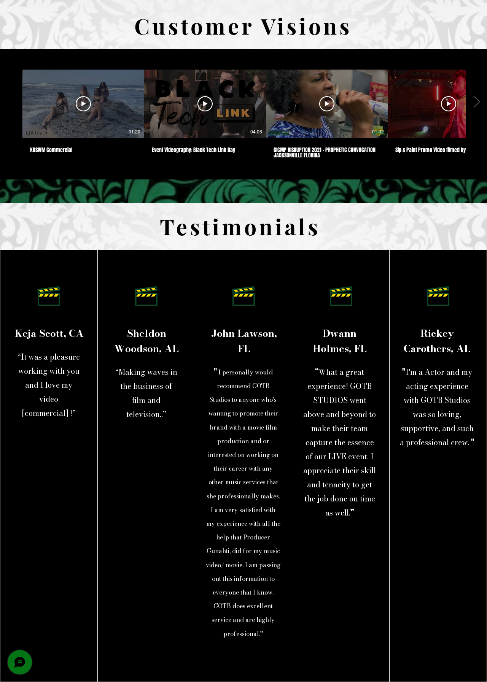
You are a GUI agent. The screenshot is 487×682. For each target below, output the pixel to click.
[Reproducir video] (83, 103)
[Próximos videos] (476, 102)
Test (186, 226)
